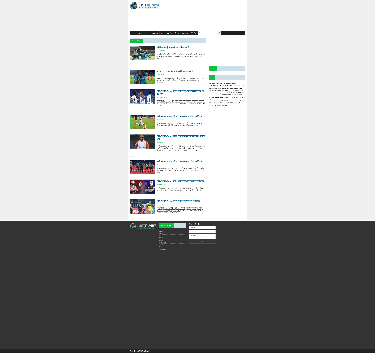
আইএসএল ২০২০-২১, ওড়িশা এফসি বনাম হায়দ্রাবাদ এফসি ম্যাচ (178, 201)
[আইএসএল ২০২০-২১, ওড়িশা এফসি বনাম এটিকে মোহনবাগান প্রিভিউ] (142, 193)
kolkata (210, 90)
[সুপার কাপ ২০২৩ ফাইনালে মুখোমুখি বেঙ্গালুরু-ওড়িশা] (142, 83)
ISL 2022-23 (241, 88)
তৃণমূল (227, 100)
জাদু (132, 33)
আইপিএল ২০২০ (215, 95)
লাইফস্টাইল (154, 33)
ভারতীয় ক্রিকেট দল (230, 103)
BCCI (221, 83)
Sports (161, 240)
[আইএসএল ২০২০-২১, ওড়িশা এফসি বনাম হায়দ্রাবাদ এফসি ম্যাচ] (142, 213)
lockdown (214, 90)
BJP (224, 83)
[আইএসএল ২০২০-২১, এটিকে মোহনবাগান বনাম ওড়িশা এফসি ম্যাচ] (142, 128)
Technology (162, 249)
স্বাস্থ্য (162, 33)
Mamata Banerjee (224, 90)
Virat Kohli (227, 93)
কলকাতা (243, 97)
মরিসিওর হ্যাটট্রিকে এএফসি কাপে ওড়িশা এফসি (173, 47)
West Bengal (236, 92)
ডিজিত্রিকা (193, 33)
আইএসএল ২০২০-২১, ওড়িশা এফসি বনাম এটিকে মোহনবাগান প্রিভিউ (180, 181)
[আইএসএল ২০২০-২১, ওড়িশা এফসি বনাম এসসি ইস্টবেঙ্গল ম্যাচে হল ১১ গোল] (142, 103)
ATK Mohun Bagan (214, 83)
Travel (161, 244)
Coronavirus (214, 85)
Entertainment (163, 242)
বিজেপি (210, 103)
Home (161, 231)
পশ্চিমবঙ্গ (239, 100)
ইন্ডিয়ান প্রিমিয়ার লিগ (235, 95)
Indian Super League (223, 88)
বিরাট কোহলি (216, 103)
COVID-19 (225, 85)
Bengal (161, 233)
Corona (227, 83)
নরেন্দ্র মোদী (232, 100)
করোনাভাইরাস (235, 97)
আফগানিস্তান (220, 95)
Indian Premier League (213, 88)
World (161, 238)
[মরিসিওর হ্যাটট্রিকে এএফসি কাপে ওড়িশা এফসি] (142, 59)
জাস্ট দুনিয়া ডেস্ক (222, 100)
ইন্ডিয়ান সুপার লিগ (226, 95)
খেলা (138, 33)
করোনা (221, 97)
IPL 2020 (231, 88)
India (160, 235)
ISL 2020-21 (235, 88)
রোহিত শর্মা (220, 105)
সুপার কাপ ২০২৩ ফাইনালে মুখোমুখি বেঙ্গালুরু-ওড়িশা (175, 71)
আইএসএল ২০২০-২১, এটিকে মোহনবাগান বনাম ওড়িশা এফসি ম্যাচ (179, 116)
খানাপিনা (169, 33)
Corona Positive (232, 83)
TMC (223, 93)
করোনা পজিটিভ (226, 97)
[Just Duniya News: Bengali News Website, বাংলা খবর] (148, 5)
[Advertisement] (207, 15)
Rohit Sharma (212, 93)
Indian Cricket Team (237, 86)
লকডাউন (225, 105)
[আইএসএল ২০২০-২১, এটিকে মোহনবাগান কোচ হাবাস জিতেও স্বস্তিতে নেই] (142, 148)
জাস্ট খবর (185, 33)
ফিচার (177, 33)
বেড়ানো (145, 33)
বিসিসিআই (222, 103)
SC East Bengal (218, 93)
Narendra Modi (237, 90)
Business (161, 247)
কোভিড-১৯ (213, 100)
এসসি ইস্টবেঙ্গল (216, 97)
